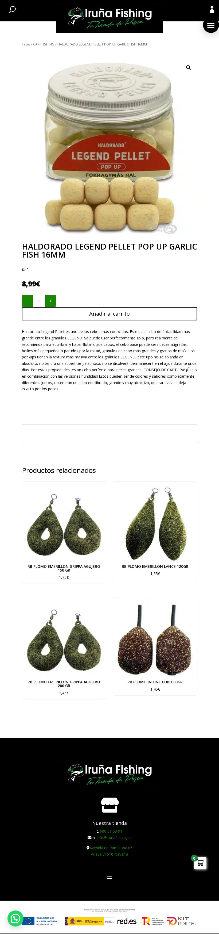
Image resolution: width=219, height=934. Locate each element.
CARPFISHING (43, 44)
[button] (211, 25)
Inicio (26, 44)
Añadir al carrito (109, 313)
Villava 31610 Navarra (109, 854)
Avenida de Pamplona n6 (110, 847)
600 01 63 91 (111, 831)
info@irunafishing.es (114, 837)
